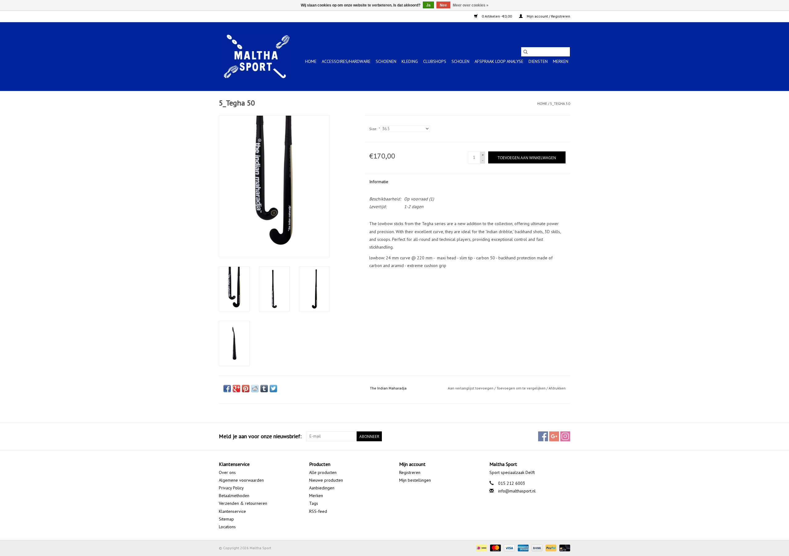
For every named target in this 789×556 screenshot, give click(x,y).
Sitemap (226, 519)
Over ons (227, 472)
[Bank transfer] (536, 547)
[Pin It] (245, 388)
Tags (313, 503)
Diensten (538, 61)
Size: (374, 128)
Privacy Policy (231, 488)
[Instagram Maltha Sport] (565, 436)
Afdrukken (557, 388)
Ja (428, 5)
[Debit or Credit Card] (563, 547)
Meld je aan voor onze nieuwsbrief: (260, 436)
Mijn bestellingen (415, 480)
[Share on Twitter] (273, 388)
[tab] (467, 292)
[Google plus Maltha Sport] (554, 436)
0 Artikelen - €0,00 (497, 16)
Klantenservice (232, 511)
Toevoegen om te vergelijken (521, 388)
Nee (443, 5)
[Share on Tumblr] (264, 388)
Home (311, 61)
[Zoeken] (525, 52)
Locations (227, 526)
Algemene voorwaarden (241, 480)
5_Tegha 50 (560, 103)
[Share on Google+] (236, 388)
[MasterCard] (495, 547)
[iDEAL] (481, 547)
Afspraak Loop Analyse (499, 61)
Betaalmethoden (234, 495)
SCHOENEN (386, 61)
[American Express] (522, 547)
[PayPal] (550, 547)
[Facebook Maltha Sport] (543, 436)
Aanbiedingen (321, 488)
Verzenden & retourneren (243, 503)
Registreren (409, 472)
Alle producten (323, 472)
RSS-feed (318, 511)
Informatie (378, 181)
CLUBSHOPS (434, 61)
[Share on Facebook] (227, 388)
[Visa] (509, 547)
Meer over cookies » (471, 5)
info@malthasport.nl (517, 491)
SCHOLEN (460, 61)
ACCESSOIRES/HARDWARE (346, 61)
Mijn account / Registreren (548, 16)
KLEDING (410, 61)
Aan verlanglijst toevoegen (471, 388)
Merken (560, 61)
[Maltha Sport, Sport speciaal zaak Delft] (256, 56)
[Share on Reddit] (255, 388)
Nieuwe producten (326, 480)
